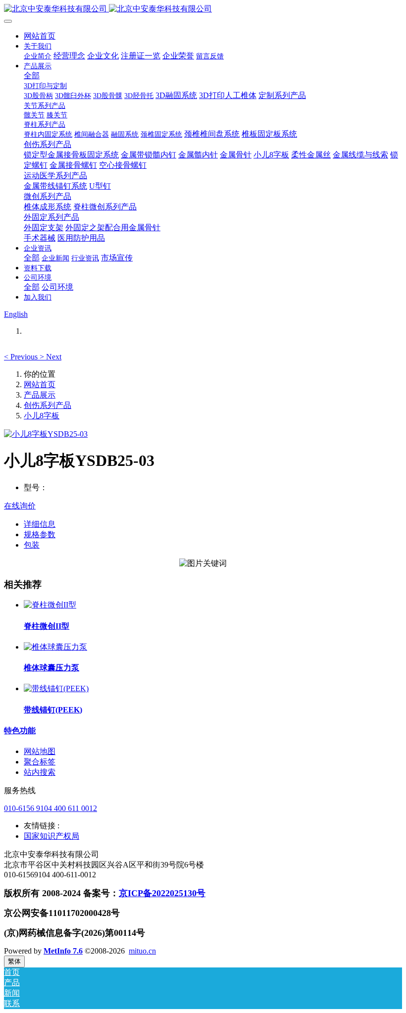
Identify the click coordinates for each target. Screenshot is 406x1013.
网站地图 (39, 751)
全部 (32, 75)
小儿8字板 (41, 415)
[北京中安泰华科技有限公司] (203, 9)
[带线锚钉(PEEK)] (56, 688)
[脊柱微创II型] (50, 605)
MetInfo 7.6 (63, 951)
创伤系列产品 (47, 405)
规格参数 (39, 534)
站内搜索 (39, 772)
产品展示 (39, 395)
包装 (32, 545)
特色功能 (20, 730)
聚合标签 (39, 762)
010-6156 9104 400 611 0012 (50, 808)
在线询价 (20, 506)
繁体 (14, 961)
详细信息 (39, 524)
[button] (22, 357)
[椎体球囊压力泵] (55, 647)
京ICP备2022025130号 (162, 893)
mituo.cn (142, 951)
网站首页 (39, 36)
